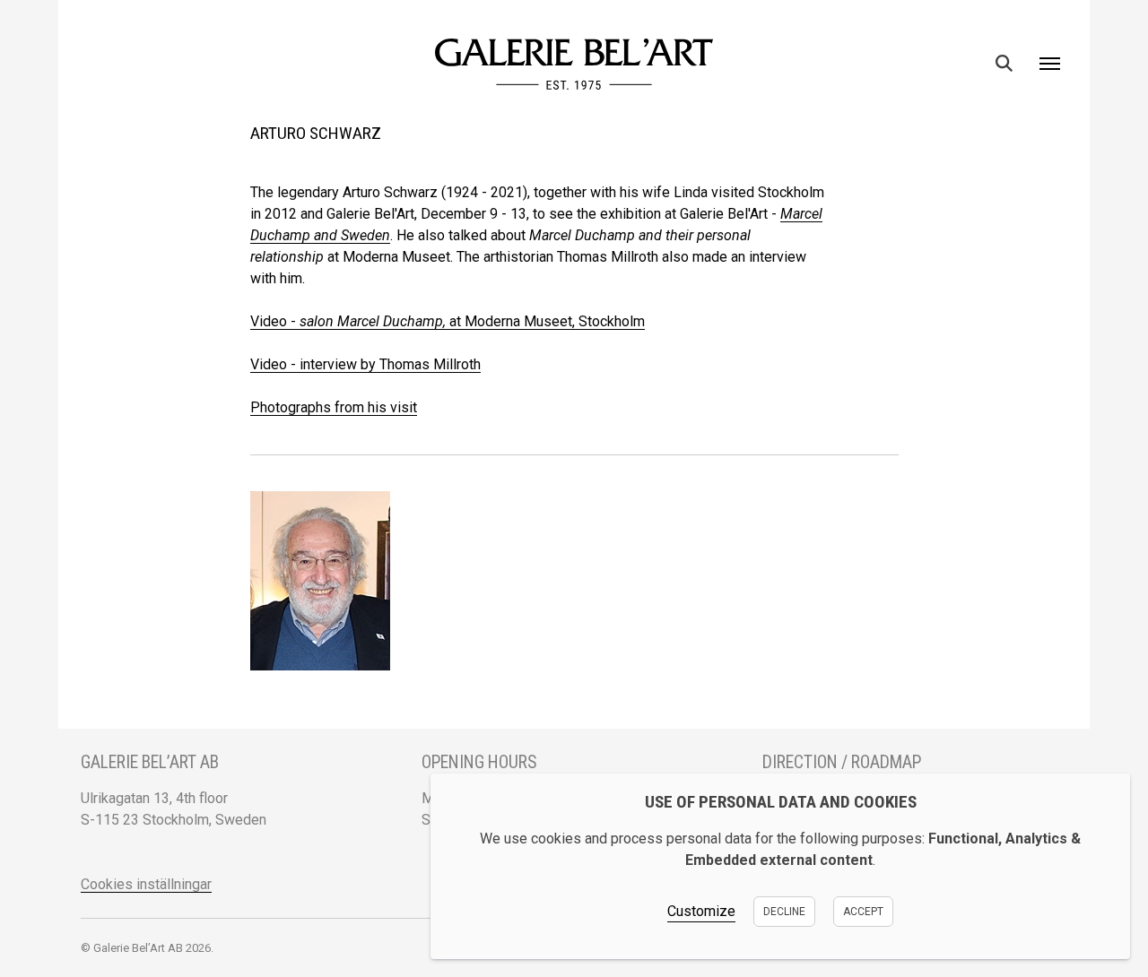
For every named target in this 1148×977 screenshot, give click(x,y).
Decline (784, 911)
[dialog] (780, 866)
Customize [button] (701, 911)
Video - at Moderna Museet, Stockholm (447, 321)
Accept (863, 911)
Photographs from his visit (333, 407)
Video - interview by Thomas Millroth (365, 364)
